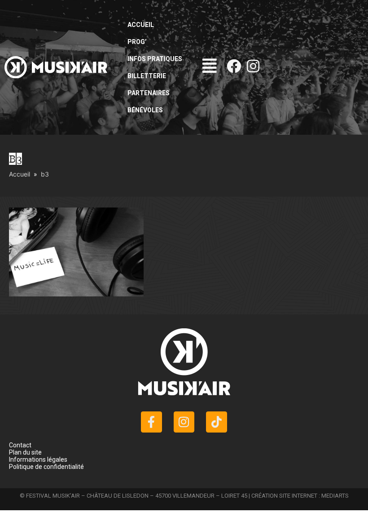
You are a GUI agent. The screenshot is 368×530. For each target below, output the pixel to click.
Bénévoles (145, 110)
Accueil (140, 24)
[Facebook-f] (151, 422)
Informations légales (38, 459)
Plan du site (25, 452)
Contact (20, 445)
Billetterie (146, 76)
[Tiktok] (216, 422)
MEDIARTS (335, 495)
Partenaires (148, 93)
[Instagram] (253, 66)
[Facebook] (234, 66)
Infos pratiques (154, 58)
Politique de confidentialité (46, 466)
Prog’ (137, 41)
